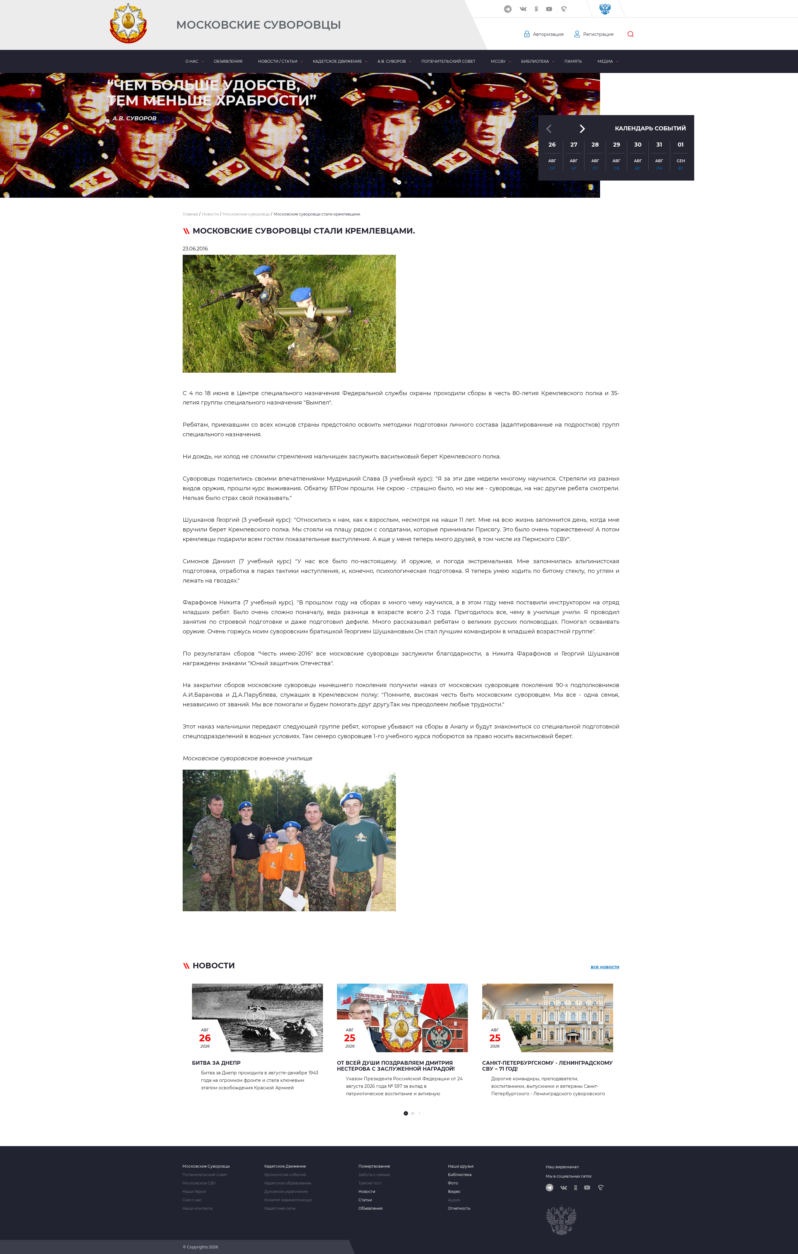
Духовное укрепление (286, 1191)
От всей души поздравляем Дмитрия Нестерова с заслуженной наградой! (396, 1066)
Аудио (454, 1200)
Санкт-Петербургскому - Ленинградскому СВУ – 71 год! (547, 1066)
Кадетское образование (287, 1183)
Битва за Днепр (216, 1063)
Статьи (365, 1200)
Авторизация (548, 34)
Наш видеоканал (562, 1166)
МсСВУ (498, 61)
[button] (399, 182)
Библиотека (535, 61)
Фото (453, 1183)
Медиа (605, 61)
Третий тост (370, 1183)
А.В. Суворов (391, 61)
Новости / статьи (277, 61)
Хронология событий (285, 1175)
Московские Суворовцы (258, 24)
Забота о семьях (374, 1175)
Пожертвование (374, 1166)
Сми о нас (192, 1200)
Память (573, 61)
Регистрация (598, 34)
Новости (366, 1191)
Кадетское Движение (285, 1166)
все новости (605, 967)
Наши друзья (461, 1166)
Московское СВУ (199, 1183)
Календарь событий (650, 128)
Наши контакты (197, 1208)
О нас (191, 61)
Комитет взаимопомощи (288, 1200)
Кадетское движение (337, 61)
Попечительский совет (448, 61)
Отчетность (459, 1208)
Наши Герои (194, 1191)
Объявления (228, 61)
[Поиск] (630, 34)
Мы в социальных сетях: (569, 1176)
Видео (454, 1191)
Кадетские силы (280, 1208)
